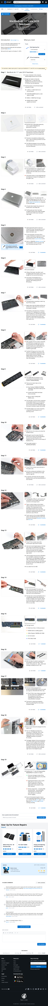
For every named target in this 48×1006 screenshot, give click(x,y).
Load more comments (25, 926)
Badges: (42, 867)
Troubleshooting (33, 9)
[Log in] (46, 2)
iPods (35, 801)
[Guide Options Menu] (45, 9)
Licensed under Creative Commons (27, 1003)
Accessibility (4, 976)
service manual (41, 68)
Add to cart (41, 54)
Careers (3, 967)
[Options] (2, 9)
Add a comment (40, 813)
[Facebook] (28, 989)
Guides (27, 9)
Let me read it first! (36, 969)
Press (15, 960)
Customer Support (5, 963)
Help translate (4, 989)
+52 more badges (42, 872)
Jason (7, 908)
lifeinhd (7, 889)
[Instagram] (33, 989)
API (2, 971)
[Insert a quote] (12, 933)
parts (37, 800)
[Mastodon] (38, 989)
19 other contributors (40, 864)
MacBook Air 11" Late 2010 (12, 9)
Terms (3, 980)
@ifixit (9, 48)
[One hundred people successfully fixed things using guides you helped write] (41, 871)
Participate (16, 965)
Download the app (18, 974)
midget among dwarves (34, 202)
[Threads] (43, 989)
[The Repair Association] (45, 989)
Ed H (7, 897)
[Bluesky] (41, 989)
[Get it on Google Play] (19, 980)
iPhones (41, 801)
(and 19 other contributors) (30, 27)
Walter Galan (21, 27)
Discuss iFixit (4, 965)
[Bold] (4, 933)
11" (5, 9)
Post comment (41, 944)
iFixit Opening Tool (34, 47)
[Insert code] (8, 933)
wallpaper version (39, 241)
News (15, 963)
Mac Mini (30, 519)
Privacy (3, 978)
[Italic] (6, 933)
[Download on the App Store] (19, 976)
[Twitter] (31, 989)
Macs (32, 801)
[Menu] (2, 2)
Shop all (3, 827)
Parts (22, 9)
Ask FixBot (29, 107)
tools (42, 800)
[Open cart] (43, 2)
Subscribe (38, 966)
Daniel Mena (8, 916)
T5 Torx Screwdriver (34, 57)
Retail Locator (16, 969)
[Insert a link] (10, 933)
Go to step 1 (14, 40)
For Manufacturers (17, 971)
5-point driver (38, 238)
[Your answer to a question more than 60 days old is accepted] (39, 871)
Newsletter (4, 969)
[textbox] (24, 938)
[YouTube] (36, 989)
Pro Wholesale (16, 967)
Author (5, 865)
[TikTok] (26, 989)
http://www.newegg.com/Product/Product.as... (33, 888)
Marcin (7, 922)
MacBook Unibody (41, 518)
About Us (3, 960)
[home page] (7, 2)
